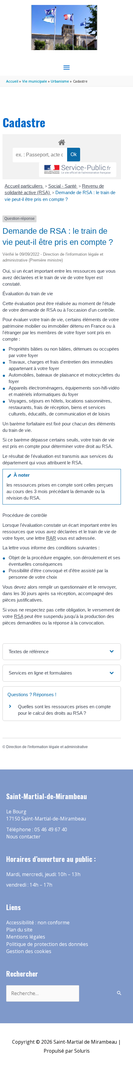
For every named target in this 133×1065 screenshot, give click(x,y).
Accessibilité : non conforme (38, 922)
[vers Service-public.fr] (77, 169)
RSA (18, 616)
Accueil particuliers (24, 186)
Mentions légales (25, 936)
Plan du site (19, 929)
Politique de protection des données (47, 944)
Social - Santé (63, 186)
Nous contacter (23, 836)
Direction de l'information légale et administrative (47, 747)
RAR (51, 538)
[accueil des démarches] (61, 141)
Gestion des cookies (28, 951)
